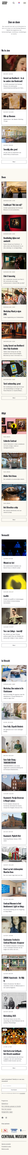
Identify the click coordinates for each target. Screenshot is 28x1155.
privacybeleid (22, 1093)
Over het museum (6, 1109)
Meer (14, 162)
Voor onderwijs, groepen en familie (11, 1106)
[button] (19, 3)
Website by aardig (5, 1149)
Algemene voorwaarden (6, 1144)
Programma (5, 1101)
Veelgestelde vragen (7, 1112)
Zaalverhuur (5, 1103)
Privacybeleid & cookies (6, 1146)
